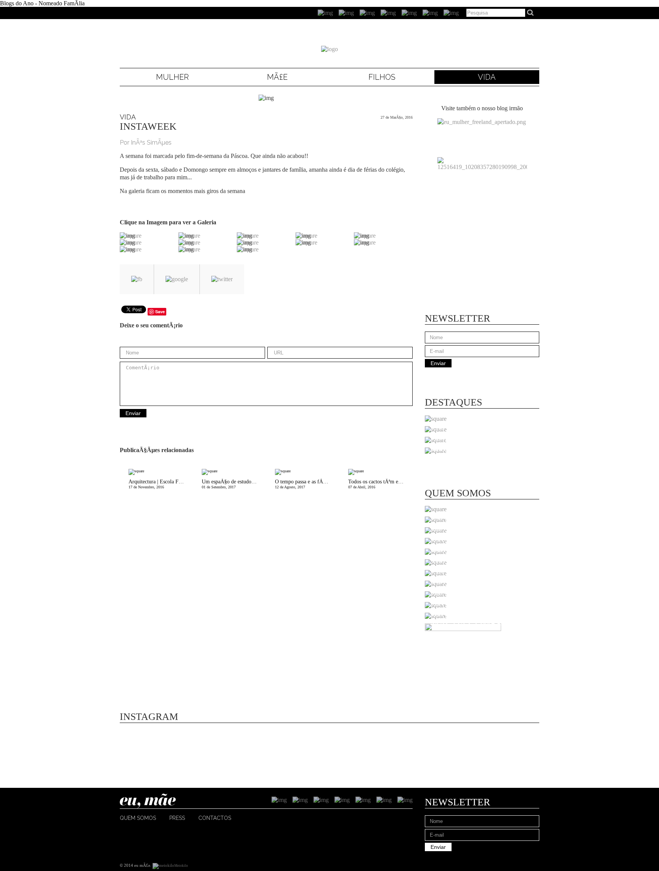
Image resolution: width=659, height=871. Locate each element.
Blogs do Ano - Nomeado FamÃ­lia (42, 3)
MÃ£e (277, 77)
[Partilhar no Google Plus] (177, 279)
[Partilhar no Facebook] (137, 279)
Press (177, 818)
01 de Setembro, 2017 (234, 484)
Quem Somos (138, 818)
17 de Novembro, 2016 (161, 484)
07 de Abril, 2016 (380, 484)
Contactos (214, 818)
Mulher (172, 77)
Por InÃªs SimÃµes (146, 142)
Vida (487, 77)
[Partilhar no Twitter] (222, 279)
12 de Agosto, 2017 (307, 484)
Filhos (381, 77)
